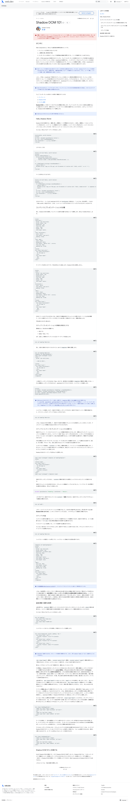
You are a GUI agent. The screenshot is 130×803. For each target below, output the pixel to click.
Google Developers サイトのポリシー (58, 776)
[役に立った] (91, 19)
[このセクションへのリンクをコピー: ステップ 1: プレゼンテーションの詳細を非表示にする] (70, 325)
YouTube (103, 789)
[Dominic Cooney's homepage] (44, 30)
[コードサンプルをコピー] (96, 134)
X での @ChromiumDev (106, 787)
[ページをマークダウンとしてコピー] (67, 23)
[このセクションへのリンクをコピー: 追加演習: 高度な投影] (52, 603)
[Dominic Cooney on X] (42, 30)
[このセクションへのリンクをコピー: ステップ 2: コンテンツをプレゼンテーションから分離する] (73, 429)
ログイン (126, 1)
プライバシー (9, 800)
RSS (102, 794)
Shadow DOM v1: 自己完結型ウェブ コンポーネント (50, 36)
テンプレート (42, 97)
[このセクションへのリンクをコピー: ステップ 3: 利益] (47, 516)
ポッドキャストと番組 (77, 794)
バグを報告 (46, 787)
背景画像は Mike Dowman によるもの (47, 586)
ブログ (54, 1)
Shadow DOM (42, 99)
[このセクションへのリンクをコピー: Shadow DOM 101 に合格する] (58, 750)
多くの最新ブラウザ (76, 400)
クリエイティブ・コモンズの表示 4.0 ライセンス (62, 774)
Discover (27, 1)
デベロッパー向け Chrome (78, 787)
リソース (20, 1)
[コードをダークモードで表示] (94, 134)
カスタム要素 (42, 102)
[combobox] (102, 1)
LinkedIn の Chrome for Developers (108, 791)
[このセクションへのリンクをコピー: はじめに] (44, 43)
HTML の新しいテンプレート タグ (61, 405)
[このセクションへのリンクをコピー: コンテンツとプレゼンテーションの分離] (66, 207)
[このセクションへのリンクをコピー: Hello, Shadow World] (52, 119)
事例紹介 (61, 1)
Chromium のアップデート (78, 789)
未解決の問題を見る (48, 789)
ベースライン (35, 1)
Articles (4, 6)
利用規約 (3, 800)
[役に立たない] (93, 19)
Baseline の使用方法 (46, 1)
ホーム (37, 18)
